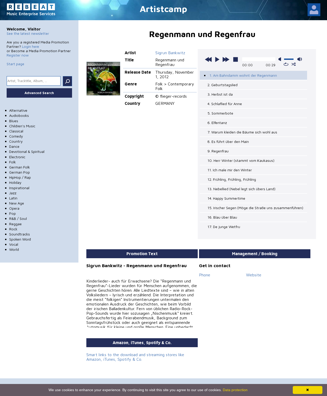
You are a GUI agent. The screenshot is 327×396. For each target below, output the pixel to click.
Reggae (15, 224)
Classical (16, 131)
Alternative (18, 110)
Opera (14, 208)
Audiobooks (19, 115)
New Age (16, 203)
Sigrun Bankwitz (170, 52)
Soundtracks (19, 234)
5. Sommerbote (220, 113)
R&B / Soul (18, 218)
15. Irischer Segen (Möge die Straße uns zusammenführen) (255, 208)
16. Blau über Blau (222, 217)
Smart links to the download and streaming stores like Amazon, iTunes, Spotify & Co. (135, 356)
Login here (30, 46)
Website (253, 275)
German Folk (19, 167)
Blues (13, 121)
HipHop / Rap (20, 177)
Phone (204, 275)
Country (16, 141)
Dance (14, 146)
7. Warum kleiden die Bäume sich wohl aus (242, 132)
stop (235, 59)
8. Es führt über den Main (228, 141)
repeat (286, 64)
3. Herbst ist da (220, 94)
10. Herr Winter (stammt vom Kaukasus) (240, 160)
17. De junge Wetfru (223, 226)
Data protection (235, 390)
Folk (12, 162)
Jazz (12, 193)
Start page (15, 64)
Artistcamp (163, 8)
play (217, 59)
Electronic (17, 157)
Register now (18, 55)
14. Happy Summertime (226, 198)
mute (280, 59)
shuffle (293, 64)
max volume (299, 59)
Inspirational (19, 188)
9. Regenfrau (218, 151)
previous (208, 59)
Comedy (16, 136)
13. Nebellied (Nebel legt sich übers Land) (241, 189)
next (225, 59)
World (14, 249)
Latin (13, 198)
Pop (12, 213)
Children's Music (22, 126)
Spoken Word (20, 239)
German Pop (19, 172)
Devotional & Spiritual (26, 151)
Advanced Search (39, 93)
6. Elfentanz (217, 122)
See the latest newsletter (28, 33)
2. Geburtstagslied (222, 85)
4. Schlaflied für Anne (224, 103)
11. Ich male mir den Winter (229, 170)
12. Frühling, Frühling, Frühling (231, 179)
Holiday (15, 182)
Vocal (13, 244)
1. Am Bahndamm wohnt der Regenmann (243, 75)
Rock (13, 229)
